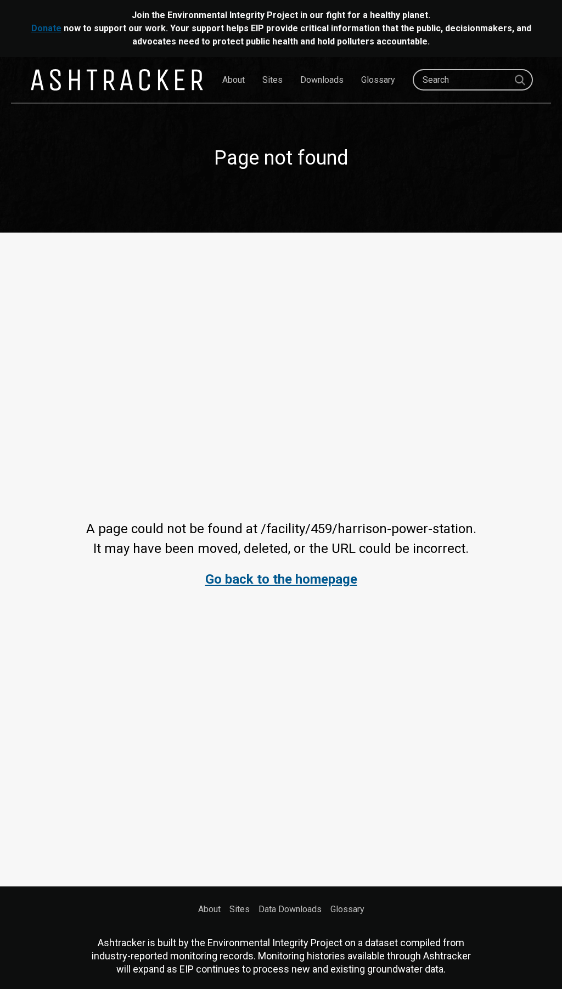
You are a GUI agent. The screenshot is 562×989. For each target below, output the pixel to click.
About (233, 80)
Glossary (378, 80)
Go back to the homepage (281, 579)
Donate (46, 28)
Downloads (322, 80)
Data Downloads (290, 909)
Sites (272, 80)
